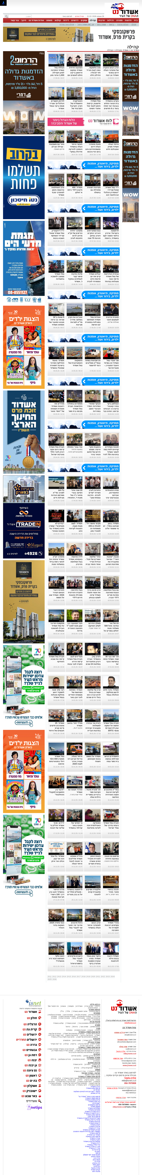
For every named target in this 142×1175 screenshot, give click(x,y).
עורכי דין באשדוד (80, 1071)
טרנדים (76, 1068)
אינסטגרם (66, 1040)
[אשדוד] (122, 18)
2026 (54, 979)
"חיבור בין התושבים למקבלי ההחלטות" (56, 792)
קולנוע (58, 20)
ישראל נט (96, 1090)
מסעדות (97, 1013)
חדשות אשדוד (94, 1010)
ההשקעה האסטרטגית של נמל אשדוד (75, 363)
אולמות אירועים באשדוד (91, 1141)
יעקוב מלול (96, 1165)
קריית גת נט (96, 1150)
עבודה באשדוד (94, 1138)
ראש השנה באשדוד (85, 1082)
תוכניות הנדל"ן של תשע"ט (66, 1082)
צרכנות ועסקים (94, 1063)
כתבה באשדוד (95, 1140)
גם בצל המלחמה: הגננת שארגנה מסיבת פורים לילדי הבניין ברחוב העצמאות (111, 595)
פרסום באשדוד (94, 1133)
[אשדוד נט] (120, 1014)
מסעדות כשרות (64, 1018)
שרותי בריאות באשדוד (92, 1120)
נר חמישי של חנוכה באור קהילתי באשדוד (75, 825)
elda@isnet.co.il (130, 1054)
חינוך (23, 20)
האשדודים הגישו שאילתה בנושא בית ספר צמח (111, 758)
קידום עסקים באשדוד (92, 1100)
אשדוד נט (134, 50)
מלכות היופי (96, 1171)
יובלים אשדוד (95, 1170)
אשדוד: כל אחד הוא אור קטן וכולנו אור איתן (57, 858)
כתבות (98, 1030)
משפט (49, 20)
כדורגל (68, 1027)
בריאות (111, 24)
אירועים (97, 1040)
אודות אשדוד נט (36, 20)
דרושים (74, 20)
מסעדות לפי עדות (79, 1018)
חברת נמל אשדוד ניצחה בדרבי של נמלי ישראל (111, 825)
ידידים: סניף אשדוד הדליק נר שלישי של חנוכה (57, 825)
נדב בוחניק (96, 1163)
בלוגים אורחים (76, 1056)
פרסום (97, 1153)
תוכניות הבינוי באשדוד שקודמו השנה (61, 1049)
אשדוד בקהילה (121, 50)
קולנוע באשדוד (58, 1023)
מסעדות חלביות (80, 1015)
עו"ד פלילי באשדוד (93, 1145)
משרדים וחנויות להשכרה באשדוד (88, 1118)
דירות (66, 20)
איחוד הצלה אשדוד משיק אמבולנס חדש (112, 146)
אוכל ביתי (96, 1016)
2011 (49, 977)
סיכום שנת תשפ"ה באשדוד (89, 1076)
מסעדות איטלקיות (55, 1015)
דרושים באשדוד (94, 1123)
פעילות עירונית (122, 24)
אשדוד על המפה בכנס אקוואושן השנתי (93, 758)
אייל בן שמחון (95, 1093)
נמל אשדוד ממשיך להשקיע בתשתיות (57, 276)
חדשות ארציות (95, 1011)
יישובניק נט (96, 1103)
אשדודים (79, 1006)
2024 (113, 977)
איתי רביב (96, 1158)
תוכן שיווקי (96, 1064)
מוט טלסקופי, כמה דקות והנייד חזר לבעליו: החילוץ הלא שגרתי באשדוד (94, 73)
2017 (79, 977)
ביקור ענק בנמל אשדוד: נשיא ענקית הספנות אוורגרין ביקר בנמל (94, 961)
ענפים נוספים (95, 1027)
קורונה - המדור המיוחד (90, 1073)
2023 (108, 977)
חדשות (128, 20)
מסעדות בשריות (94, 1015)
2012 (54, 977)
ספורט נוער (84, 1027)
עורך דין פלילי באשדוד (92, 1146)
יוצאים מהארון (93, 1008)
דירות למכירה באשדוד (92, 1111)
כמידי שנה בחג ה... (75, 795)
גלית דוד (97, 1161)
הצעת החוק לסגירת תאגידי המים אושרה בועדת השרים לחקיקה (94, 861)
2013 (59, 977)
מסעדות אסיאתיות (84, 1016)
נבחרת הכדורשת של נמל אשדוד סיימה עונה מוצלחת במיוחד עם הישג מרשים (111, 279)
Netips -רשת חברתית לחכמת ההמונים (86, 1131)
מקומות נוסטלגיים (93, 1059)
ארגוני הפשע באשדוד (80, 1011)
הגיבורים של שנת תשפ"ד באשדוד (88, 1049)
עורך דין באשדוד (94, 1148)
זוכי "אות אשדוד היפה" (85, 24)
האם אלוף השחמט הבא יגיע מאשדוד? (56, 958)
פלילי (68, 1011)
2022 (103, 977)
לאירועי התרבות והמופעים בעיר (89, 1023)
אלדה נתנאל (95, 1168)
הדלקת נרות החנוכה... (111, 861)
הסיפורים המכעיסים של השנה (87, 1037)
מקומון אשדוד (95, 1106)
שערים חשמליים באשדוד (91, 1130)
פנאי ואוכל (72, 1080)
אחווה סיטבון (95, 1156)
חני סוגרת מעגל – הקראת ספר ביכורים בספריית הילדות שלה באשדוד (93, 795)
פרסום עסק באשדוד (93, 1088)
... (118, 152)
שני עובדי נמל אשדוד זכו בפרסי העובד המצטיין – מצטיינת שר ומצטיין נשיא (111, 365)
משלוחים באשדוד (94, 1108)
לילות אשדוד (87, 1040)
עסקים (84, 20)
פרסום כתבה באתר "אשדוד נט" (89, 1097)
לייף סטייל (96, 1066)
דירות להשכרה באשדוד (92, 1113)
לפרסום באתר (67, 16)
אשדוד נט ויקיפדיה (93, 1135)
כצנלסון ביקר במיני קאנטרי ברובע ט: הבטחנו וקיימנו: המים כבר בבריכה (111, 409)
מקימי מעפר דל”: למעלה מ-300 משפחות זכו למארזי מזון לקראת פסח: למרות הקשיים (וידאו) (93, 531)
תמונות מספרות (80, 1030)
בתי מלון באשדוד (94, 1101)
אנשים (63, 1006)
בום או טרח (89, 1006)
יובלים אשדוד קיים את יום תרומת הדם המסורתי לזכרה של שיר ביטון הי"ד (93, 279)
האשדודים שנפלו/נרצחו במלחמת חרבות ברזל (84, 1052)
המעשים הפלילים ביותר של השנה (75, 1083)
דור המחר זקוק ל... (94, 628)
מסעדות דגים (68, 1015)
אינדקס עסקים (61, 1080)
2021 (98, 977)
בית (136, 20)
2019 (88, 977)
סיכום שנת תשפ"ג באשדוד (89, 1032)
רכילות (110, 20)
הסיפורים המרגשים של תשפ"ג (74, 1034)
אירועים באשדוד (94, 1121)
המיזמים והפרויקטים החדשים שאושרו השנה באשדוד (81, 1078)
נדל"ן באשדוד (95, 1087)
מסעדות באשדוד (94, 1110)
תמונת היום (77, 1040)
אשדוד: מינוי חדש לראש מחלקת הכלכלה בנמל (111, 692)
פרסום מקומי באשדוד (92, 1098)
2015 (69, 977)
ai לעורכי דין (56, 1078)
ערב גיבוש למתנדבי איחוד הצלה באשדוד (94, 925)
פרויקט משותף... (58, 149)
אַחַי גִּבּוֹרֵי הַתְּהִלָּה (74, 447)
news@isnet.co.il (129, 1065)
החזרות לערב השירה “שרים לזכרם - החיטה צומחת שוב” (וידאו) (94, 495)
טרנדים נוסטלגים (65, 1059)
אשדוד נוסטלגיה (93, 1057)
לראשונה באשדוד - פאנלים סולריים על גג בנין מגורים (74, 892)
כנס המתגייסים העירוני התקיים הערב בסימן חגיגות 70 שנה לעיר (94, 236)
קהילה (93, 20)
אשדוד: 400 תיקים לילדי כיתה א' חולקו (74, 190)
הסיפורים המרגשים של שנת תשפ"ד (87, 1051)
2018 (83, 977)
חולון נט (97, 1151)
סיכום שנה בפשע (72, 1035)
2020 (93, 977)
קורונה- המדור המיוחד (92, 1075)
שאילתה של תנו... (112, 322)
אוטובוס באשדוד (55, 1083)
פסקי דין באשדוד (94, 1071)
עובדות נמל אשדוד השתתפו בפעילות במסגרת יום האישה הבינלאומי (93, 322)
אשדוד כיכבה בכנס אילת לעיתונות (113, 958)
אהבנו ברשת (89, 1080)
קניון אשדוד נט (69, 1085)
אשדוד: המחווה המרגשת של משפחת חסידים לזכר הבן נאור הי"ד (75, 695)
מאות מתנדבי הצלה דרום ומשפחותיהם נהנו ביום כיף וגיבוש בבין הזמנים (93, 149)
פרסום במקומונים (94, 1105)
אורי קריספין (118, 1058)
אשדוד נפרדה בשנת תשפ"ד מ (62, 1051)
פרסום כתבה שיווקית (92, 1136)
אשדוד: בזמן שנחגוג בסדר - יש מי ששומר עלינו (111, 526)
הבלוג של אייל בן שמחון (92, 1056)
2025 (50, 979)
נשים (98, 1080)
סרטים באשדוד (94, 1085)
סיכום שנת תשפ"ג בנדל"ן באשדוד (62, 1037)
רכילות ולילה (95, 1004)
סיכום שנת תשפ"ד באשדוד (89, 1047)
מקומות (71, 1006)
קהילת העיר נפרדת (67, 24)
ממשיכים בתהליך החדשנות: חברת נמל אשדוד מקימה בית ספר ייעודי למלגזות (74, 409)
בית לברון (97, 1166)
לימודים (87, 1064)
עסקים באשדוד (56, 1085)
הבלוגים (97, 1054)
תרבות (101, 20)
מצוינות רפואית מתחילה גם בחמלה (94, 190)
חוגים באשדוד (71, 1023)
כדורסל (75, 1027)
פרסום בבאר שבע (94, 1116)
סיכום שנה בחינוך (87, 1035)
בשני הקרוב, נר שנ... (112, 894)
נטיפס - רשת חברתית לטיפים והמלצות (87, 1092)
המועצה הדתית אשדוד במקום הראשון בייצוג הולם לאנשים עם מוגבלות (75, 73)
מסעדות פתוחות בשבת (67, 1016)
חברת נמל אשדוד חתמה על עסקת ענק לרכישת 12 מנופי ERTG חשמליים (111, 728)
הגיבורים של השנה (93, 1034)
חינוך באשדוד (82, 1085)
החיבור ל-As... (77, 728)
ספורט (119, 20)
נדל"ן (62, 1011)
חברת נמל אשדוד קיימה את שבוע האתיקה (56, 659)
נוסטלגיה (69, 1030)
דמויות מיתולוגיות (79, 1059)
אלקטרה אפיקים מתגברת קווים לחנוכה (93, 892)
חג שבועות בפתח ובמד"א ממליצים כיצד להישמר (93, 363)
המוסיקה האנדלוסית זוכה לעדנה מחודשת (94, 825)
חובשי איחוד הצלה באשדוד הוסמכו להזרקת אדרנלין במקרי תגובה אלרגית (75, 149)
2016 (74, 977)
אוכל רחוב (87, 1020)
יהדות (80, 1080)
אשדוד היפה (101, 24)
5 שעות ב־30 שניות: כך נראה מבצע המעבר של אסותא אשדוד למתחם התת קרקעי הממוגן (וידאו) (56, 324)
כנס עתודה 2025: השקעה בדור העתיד (56, 925)
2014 (64, 977)
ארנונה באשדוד (94, 1126)
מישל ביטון (96, 1160)
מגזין (98, 1028)
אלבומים (96, 1039)
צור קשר (15, 20)
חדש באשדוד (78, 1064)
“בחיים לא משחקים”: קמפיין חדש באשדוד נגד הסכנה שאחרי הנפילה (56, 528)
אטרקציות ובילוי (87, 1068)
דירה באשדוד (95, 1143)
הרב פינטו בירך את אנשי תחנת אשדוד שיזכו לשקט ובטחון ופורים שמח (94, 595)
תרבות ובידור (95, 1021)
